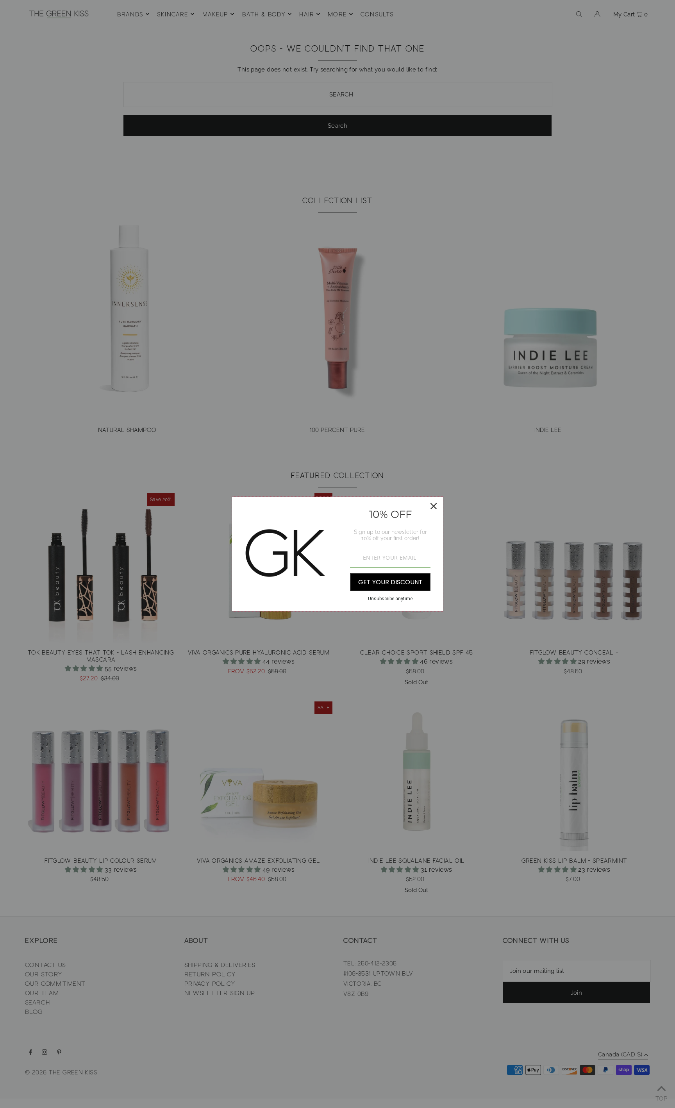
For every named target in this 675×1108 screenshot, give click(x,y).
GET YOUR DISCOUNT (390, 582)
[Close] (433, 506)
